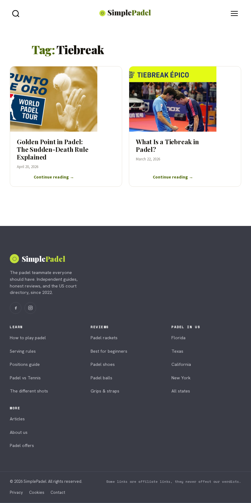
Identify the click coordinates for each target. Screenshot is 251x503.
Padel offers (22, 445)
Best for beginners (109, 351)
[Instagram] (30, 308)
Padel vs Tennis (25, 378)
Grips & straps (105, 391)
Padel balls (101, 378)
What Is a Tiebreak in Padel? (167, 145)
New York (180, 378)
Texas (177, 351)
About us (19, 432)
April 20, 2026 (27, 166)
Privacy (16, 492)
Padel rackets (104, 337)
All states (180, 391)
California (181, 364)
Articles (17, 419)
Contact (58, 492)
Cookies (36, 492)
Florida (178, 337)
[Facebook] (15, 308)
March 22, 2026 (148, 159)
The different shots (29, 391)
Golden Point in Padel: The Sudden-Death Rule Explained (52, 149)
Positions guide (25, 364)
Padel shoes (103, 364)
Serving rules (23, 351)
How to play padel (28, 337)
